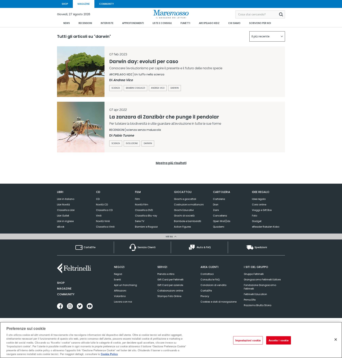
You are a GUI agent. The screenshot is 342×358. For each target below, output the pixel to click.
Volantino (120, 296)
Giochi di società (184, 215)
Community (65, 294)
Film (137, 199)
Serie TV (139, 221)
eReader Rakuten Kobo (265, 226)
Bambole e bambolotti (187, 221)
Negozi (118, 274)
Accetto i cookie (279, 340)
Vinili (99, 215)
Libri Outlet (63, 215)
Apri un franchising (125, 285)
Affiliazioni (120, 290)
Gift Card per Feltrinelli (170, 279)
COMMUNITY (106, 4)
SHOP (65, 4)
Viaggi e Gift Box (262, 210)
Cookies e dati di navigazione (218, 301)
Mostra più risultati (171, 163)
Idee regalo (259, 199)
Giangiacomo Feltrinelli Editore (262, 279)
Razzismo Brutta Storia (257, 305)
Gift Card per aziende (170, 285)
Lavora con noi (123, 301)
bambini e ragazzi (135, 87)
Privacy (204, 296)
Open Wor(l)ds (221, 221)
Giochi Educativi (184, 210)
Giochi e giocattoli (185, 199)
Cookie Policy (109, 354)
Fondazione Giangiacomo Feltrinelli (260, 286)
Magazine (64, 289)
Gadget (256, 221)
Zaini (216, 210)
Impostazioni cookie (248, 340)
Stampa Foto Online (169, 296)
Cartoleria (219, 199)
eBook (60, 226)
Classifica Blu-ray (146, 215)
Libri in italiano (65, 199)
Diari (215, 204)
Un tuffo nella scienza (149, 74)
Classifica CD (104, 210)
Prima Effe (250, 299)
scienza (115, 87)
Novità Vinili (103, 221)
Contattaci (207, 274)
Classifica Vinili (105, 226)
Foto (254, 215)
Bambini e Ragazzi (146, 226)
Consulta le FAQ (209, 279)
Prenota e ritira (165, 274)
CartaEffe (206, 290)
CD (98, 199)
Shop (61, 283)
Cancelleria (220, 215)
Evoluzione (132, 143)
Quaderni (218, 226)
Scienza (115, 143)
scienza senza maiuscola (143, 130)
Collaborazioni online (170, 290)
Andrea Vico (157, 87)
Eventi (117, 279)
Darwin (174, 87)
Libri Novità (63, 204)
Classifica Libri (66, 210)
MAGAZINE (84, 4)
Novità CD (102, 204)
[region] (171, 340)
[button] (267, 36)
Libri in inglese (65, 221)
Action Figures (182, 226)
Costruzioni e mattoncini (189, 204)
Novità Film (141, 204)
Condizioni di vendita (213, 285)
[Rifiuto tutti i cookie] (335, 339)
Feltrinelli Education (255, 294)
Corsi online (259, 204)
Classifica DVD (144, 210)
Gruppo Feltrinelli (254, 274)
